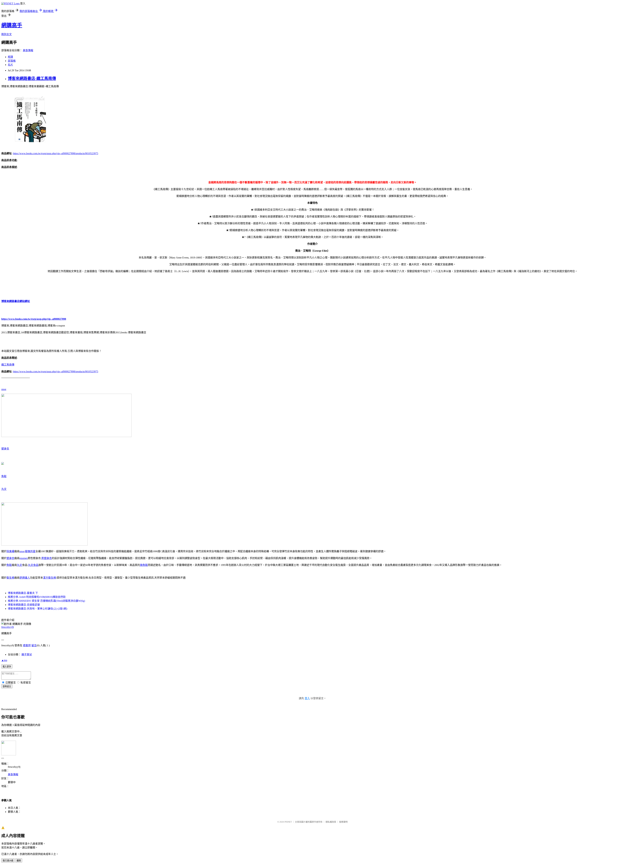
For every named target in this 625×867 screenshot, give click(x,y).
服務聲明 (343, 822)
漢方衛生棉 (49, 577)
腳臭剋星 (30, 551)
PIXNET (288, 822)
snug (3, 389)
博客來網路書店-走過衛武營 (24, 604)
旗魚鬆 (144, 565)
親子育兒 (26, 654)
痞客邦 (27, 645)
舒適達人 (25, 577)
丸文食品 (33, 565)
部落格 (12, 60)
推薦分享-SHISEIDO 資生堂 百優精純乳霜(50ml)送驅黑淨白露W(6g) (46, 600)
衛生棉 (10, 577)
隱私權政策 (331, 822)
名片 (10, 64)
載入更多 (7, 666)
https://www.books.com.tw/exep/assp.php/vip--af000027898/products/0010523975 (55, 153)
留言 (34, 645)
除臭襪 (10, 551)
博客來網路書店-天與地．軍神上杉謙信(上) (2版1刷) (37, 608)
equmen (24, 558)
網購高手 (11, 25)
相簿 (10, 56)
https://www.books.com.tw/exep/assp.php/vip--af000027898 (33, 319)
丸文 (4, 489)
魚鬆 (4, 476)
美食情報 (28, 50)
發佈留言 (7, 686)
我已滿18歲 (8, 860)
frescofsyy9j (7, 627)
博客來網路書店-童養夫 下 (23, 593)
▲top (4, 660)
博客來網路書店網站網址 (15, 301)
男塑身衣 (46, 558)
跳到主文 (6, 34)
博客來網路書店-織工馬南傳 (32, 78)
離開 (19, 860)
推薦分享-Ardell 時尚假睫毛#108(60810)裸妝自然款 (37, 597)
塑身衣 (5, 448)
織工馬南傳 (7, 364)
